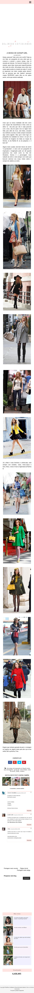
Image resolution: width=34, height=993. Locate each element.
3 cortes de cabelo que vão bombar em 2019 (22, 938)
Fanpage (9, 803)
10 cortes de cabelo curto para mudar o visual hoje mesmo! (21, 918)
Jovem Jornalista (12, 792)
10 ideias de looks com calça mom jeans (22, 957)
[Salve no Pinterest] (24, 762)
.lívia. (9, 829)
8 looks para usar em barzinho (21, 947)
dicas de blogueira (8, 770)
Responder (29, 810)
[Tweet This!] (19, 762)
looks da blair (23, 770)
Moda (17, 771)
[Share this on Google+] (15, 762)
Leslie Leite (10, 814)
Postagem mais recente (11, 868)
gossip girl (17, 770)
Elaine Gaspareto (20, 990)
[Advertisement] (17, 18)
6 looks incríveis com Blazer (20, 927)
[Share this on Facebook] (10, 762)
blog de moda (26, 768)
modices (22, 771)
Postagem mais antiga (23, 870)
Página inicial (24, 868)
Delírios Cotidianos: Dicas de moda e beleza (16, 987)
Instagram (9, 805)
